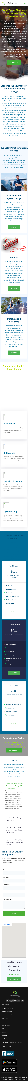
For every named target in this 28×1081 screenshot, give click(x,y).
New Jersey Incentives (7, 1008)
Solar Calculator (6, 1004)
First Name (5, 869)
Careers (4, 1032)
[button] (21, 3)
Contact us (4, 1035)
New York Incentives (7, 1011)
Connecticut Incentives (7, 1015)
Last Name (5, 877)
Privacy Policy (22, 1079)
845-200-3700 (14, 974)
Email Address (6, 884)
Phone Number (6, 892)
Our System (5, 1022)
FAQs (3, 1028)
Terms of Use (14, 1079)
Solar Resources (6, 1025)
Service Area (5, 1018)
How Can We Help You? (8, 899)
